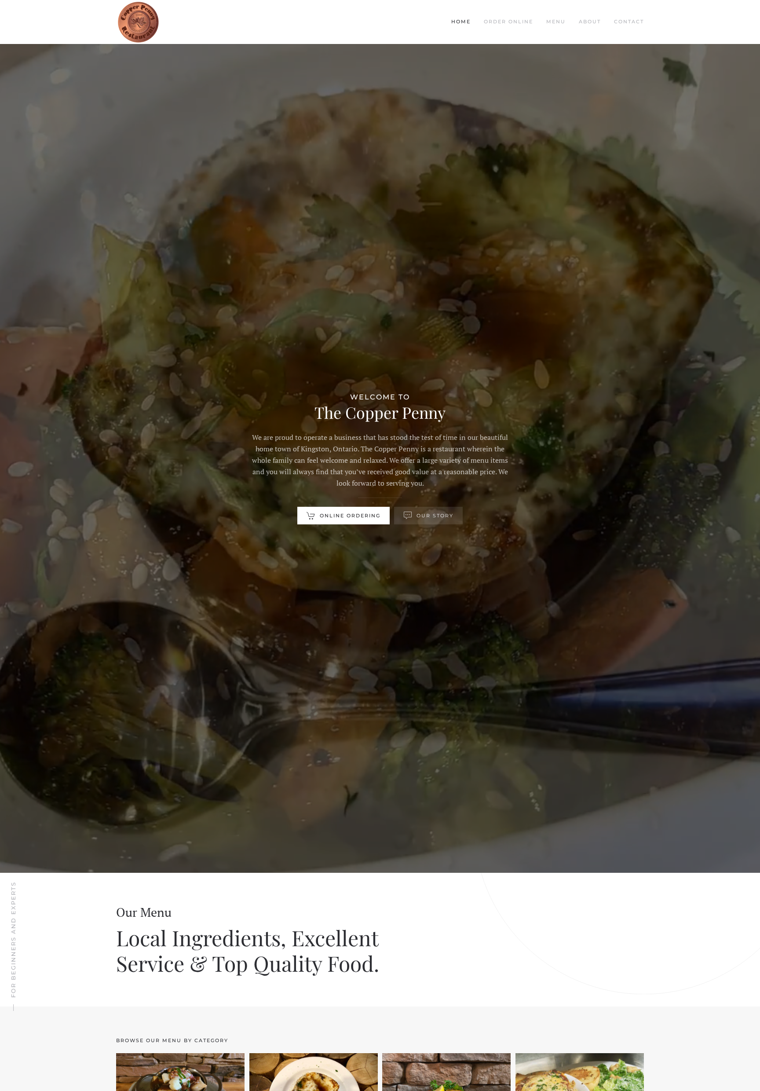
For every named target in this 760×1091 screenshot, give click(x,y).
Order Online (508, 21)
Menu (556, 21)
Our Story (435, 516)
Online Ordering (350, 516)
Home (461, 21)
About (590, 21)
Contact (629, 21)
